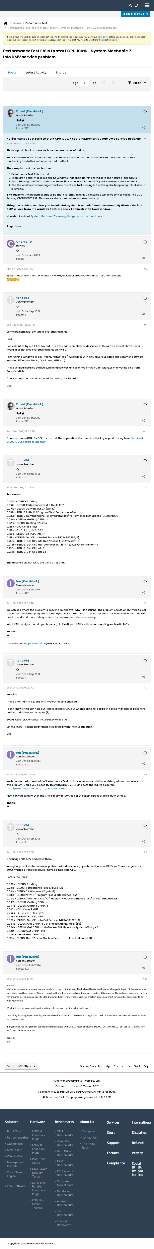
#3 (145, 325)
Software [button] (9, 5)
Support (79, 5)
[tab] (12, 73)
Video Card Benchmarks (65, 1143)
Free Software (16, 1186)
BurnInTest (14, 1131)
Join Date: (22, 124)
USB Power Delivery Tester (39, 1172)
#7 (145, 687)
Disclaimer (140, 1132)
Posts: (20, 128)
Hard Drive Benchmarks (65, 1153)
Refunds (138, 1143)
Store (111, 1132)
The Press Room (88, 1145)
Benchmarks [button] (40, 5)
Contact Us (121, 1066)
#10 (145, 978)
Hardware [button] (23, 5)
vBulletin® (76, 1086)
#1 (145, 138)
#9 (145, 852)
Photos (61, 73)
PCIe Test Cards (38, 1160)
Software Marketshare (65, 1183)
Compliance (116, 1163)
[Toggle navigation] (147, 5)
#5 (145, 487)
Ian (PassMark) (32, 643)
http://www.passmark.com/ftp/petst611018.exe (36, 788)
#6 (145, 603)
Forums (106, 5)
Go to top (141, 1066)
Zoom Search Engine (15, 1174)
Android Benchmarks (65, 1203)
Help (106, 1066)
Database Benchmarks (65, 1193)
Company (88, 1131)
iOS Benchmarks (65, 1213)
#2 (145, 268)
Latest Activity (36, 73)
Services (113, 1122)
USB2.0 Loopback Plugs (38, 1148)
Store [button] (67, 5)
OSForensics (15, 1143)
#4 (145, 431)
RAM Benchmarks (65, 1163)
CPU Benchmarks (65, 1133)
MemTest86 (14, 1150)
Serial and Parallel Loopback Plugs (38, 1188)
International (142, 1122)
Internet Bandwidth (64, 1223)
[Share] (143, 127)
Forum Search (90, 1066)
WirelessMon (15, 1156)
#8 (145, 774)
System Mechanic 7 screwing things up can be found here (66, 216)
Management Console (15, 1164)
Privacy (137, 1153)
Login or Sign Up (133, 14)
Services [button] (56, 5)
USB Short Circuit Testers (39, 1203)
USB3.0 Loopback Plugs (38, 1135)
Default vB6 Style (19, 1066)
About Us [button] (93, 5)
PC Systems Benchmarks (65, 1173)
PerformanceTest (18, 1137)
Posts (12, 73)
